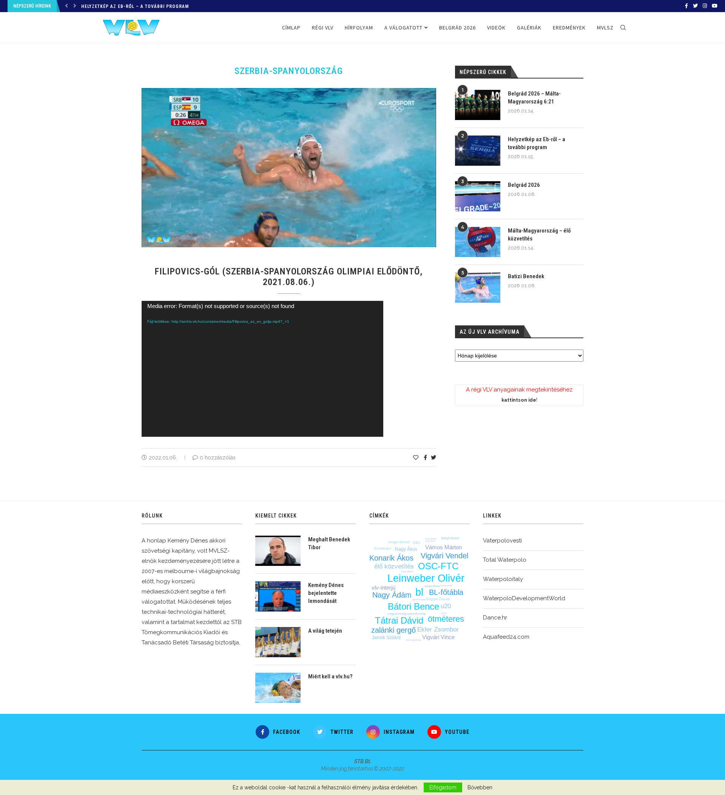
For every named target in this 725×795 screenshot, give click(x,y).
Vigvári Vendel (444, 556)
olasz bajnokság (413, 640)
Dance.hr (495, 617)
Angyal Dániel (438, 599)
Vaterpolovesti (502, 540)
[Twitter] (695, 6)
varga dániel (399, 542)
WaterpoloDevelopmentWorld (524, 598)
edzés (444, 613)
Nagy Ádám (392, 595)
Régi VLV (322, 27)
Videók (496, 27)
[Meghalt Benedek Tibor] (278, 551)
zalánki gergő (393, 630)
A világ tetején (325, 630)
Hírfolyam (359, 27)
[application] (262, 369)
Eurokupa (382, 548)
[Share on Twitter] (433, 458)
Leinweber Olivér (425, 578)
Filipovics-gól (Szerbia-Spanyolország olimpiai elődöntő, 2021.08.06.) (289, 276)
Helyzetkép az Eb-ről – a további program (135, 6)
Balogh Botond (450, 538)
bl (419, 592)
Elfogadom (443, 787)
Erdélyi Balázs (407, 571)
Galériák (529, 27)
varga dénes (432, 586)
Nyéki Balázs (431, 539)
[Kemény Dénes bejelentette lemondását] (278, 596)
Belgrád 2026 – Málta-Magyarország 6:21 (534, 97)
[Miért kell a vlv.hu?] (278, 688)
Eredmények (569, 27)
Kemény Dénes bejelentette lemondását (326, 593)
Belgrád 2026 (457, 27)
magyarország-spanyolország (406, 613)
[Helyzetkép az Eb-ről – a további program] (477, 151)
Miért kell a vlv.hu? (330, 676)
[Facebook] (686, 6)
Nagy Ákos (406, 549)
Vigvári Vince (438, 637)
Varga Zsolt (430, 541)
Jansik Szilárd (386, 637)
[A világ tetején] (278, 642)
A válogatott (403, 27)
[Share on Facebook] (425, 458)
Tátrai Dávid (399, 620)
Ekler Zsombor (438, 629)
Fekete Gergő (446, 585)
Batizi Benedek (526, 276)
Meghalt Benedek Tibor (329, 543)
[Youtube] (714, 6)
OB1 (417, 543)
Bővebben (479, 787)
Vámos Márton (443, 547)
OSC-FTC (438, 566)
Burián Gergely (419, 599)
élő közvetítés (394, 566)
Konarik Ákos (391, 558)
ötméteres (446, 619)
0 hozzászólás (218, 458)
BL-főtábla (446, 592)
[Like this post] (415, 458)
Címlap (291, 27)
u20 (446, 606)
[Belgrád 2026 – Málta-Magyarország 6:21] (477, 105)
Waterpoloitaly (503, 579)
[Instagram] (705, 6)
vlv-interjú (383, 587)
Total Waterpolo (504, 559)
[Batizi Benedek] (477, 288)
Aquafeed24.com (506, 636)
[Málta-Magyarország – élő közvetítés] (477, 242)
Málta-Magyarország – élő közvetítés (539, 234)
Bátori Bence (413, 606)
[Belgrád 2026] (477, 196)
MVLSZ (605, 27)
